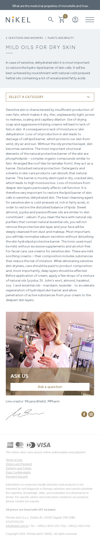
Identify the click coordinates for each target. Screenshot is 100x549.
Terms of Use (14, 460)
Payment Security (17, 476)
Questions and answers (24, 38)
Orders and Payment (19, 464)
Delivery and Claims (18, 468)
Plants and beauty (61, 37)
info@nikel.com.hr (17, 526)
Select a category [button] (50, 97)
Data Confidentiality (18, 472)
